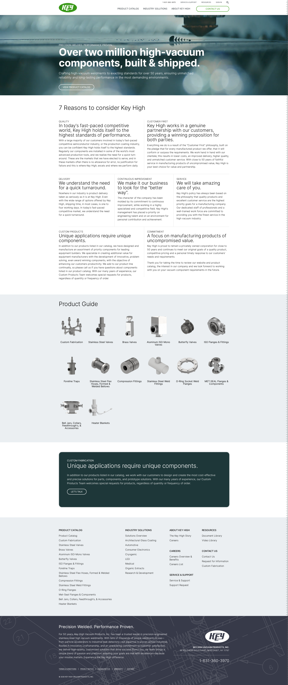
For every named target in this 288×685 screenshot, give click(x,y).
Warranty (118, 669)
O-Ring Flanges (67, 589)
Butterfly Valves (187, 342)
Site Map (130, 669)
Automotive (131, 544)
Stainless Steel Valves (100, 342)
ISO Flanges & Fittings (216, 342)
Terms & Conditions (67, 669)
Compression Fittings (129, 381)
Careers (174, 540)
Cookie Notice (104, 669)
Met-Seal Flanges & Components (77, 594)
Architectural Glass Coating (140, 540)
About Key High (180, 8)
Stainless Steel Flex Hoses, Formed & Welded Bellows (101, 384)
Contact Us (209, 550)
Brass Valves (129, 342)
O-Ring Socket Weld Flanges (187, 382)
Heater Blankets (101, 422)
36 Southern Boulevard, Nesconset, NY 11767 (204, 650)
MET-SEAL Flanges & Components (216, 382)
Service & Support (188, 2)
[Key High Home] (68, 11)
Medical (129, 563)
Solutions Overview (136, 535)
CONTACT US (213, 9)
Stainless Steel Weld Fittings (158, 382)
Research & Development (139, 572)
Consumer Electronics (137, 549)
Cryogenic (131, 554)
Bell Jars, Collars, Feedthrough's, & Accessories (71, 425)
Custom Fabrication (71, 342)
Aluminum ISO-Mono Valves (158, 343)
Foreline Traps (72, 381)
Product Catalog (128, 8)
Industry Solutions (155, 8)
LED (127, 558)
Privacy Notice (87, 669)
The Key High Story (180, 535)
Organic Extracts (134, 568)
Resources (206, 2)
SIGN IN (219, 2)
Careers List (176, 564)
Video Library (209, 540)
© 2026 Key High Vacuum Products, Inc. (76, 677)
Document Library (212, 535)
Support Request (179, 585)
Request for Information (215, 561)
